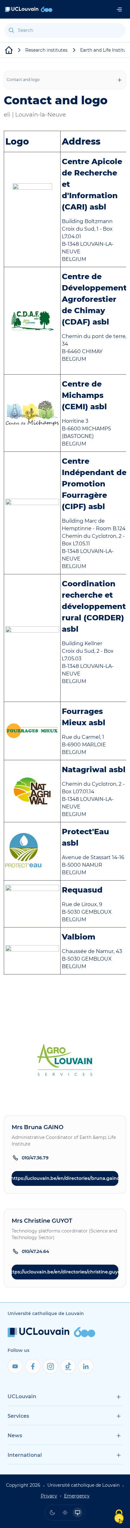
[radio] (52, 1513)
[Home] (28, 9)
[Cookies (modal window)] (119, 1517)
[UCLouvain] (9, 50)
